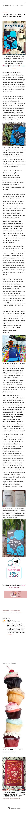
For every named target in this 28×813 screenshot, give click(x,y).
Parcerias (16, 5)
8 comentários (13, 751)
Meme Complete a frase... (13, 749)
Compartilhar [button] (5, 610)
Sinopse (5, 66)
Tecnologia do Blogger (15, 808)
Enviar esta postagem (15, 610)
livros (12, 612)
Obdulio (16, 587)
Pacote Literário (11, 620)
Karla (23, 585)
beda (9, 612)
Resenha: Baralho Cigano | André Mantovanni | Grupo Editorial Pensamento (14, 794)
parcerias (16, 612)
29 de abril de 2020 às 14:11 (14, 621)
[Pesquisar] (25, 2)
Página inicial (7, 5)
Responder (10, 634)
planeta (19, 612)
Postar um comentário (15, 798)
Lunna (11, 587)
